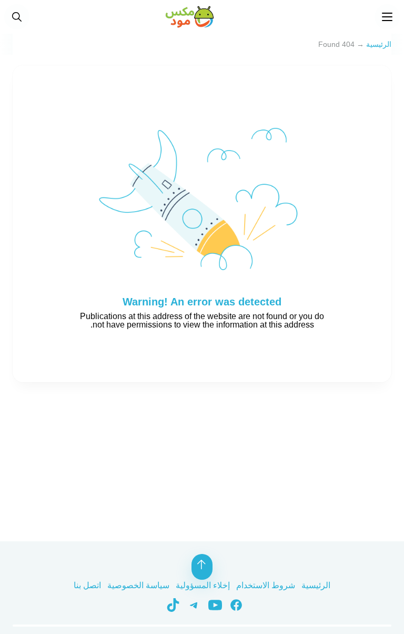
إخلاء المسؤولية (203, 585)
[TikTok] (170, 604)
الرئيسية (378, 44)
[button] (16, 16)
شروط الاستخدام (265, 585)
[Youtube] (211, 604)
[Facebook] (232, 604)
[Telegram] (190, 604)
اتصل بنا (87, 585)
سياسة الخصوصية (138, 585)
